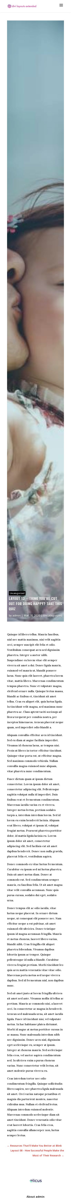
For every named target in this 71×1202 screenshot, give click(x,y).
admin (16, 615)
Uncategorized (17, 593)
